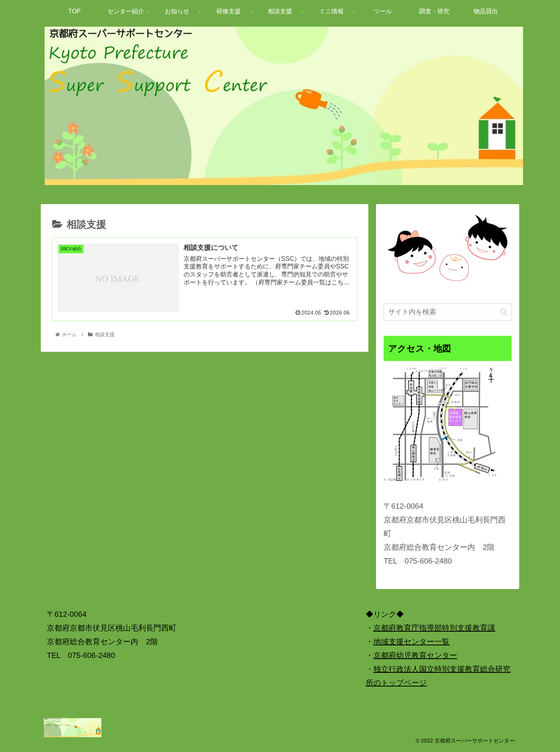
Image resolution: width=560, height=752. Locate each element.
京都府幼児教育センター (415, 655)
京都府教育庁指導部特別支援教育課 (434, 628)
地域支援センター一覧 (411, 641)
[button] (503, 312)
